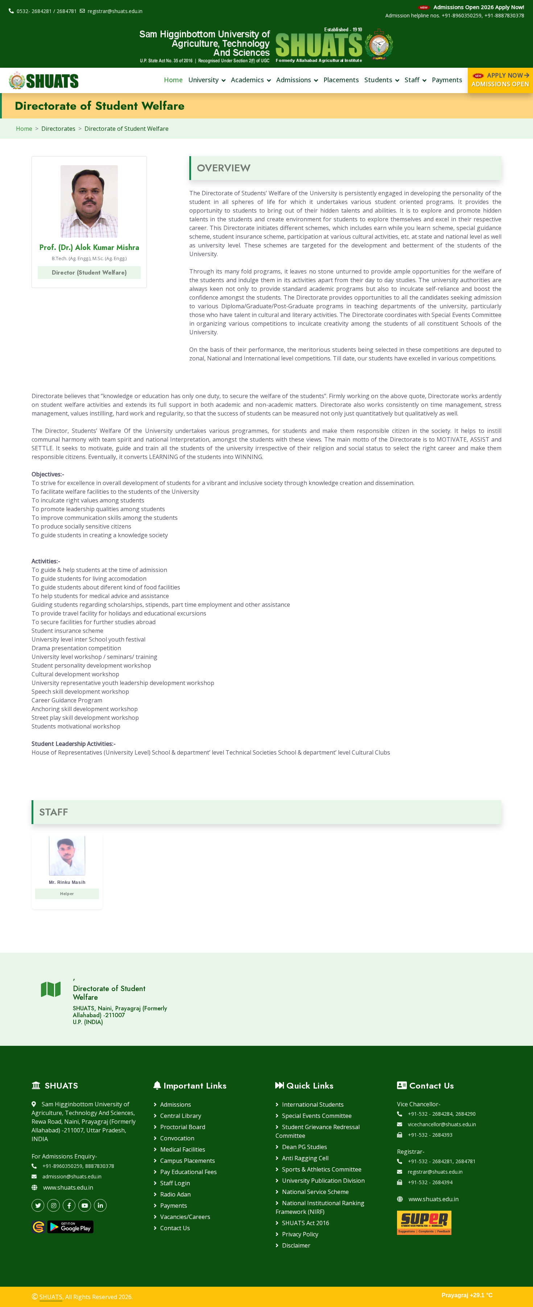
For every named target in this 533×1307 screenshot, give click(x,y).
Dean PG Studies (304, 1147)
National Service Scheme (315, 1192)
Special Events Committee (317, 1116)
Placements (341, 80)
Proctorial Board (182, 1127)
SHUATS (51, 1297)
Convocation (177, 1138)
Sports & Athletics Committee (321, 1169)
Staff (412, 80)
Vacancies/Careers (185, 1217)
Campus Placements (187, 1161)
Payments (447, 80)
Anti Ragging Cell (305, 1158)
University (203, 80)
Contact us (175, 1228)
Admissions (293, 80)
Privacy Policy (300, 1234)
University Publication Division (323, 1181)
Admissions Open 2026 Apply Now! (478, 7)
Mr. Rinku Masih (67, 888)
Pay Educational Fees (188, 1172)
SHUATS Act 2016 (305, 1223)
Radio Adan (175, 1194)
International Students (313, 1104)
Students (378, 80)
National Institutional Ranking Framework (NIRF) (320, 1207)
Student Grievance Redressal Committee (318, 1131)
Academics (247, 80)
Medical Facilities (182, 1149)
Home (173, 80)
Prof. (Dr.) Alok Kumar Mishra (89, 247)
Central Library (180, 1116)
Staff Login (175, 1183)
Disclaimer (296, 1245)
